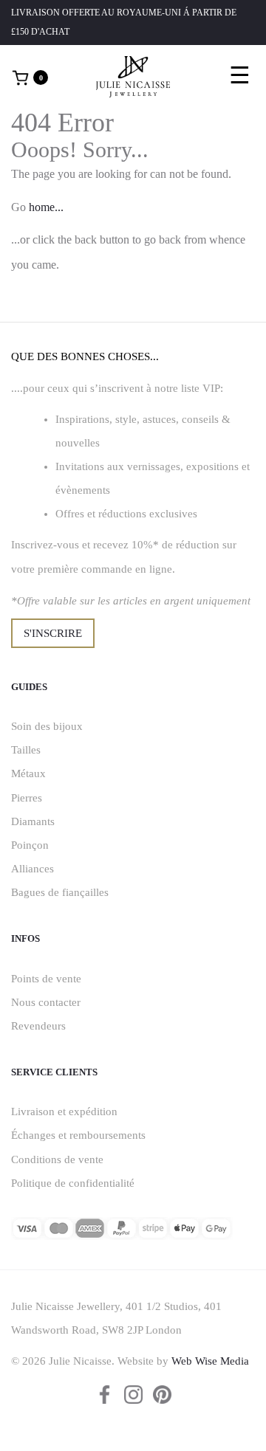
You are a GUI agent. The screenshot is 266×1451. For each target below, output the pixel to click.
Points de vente (46, 979)
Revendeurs (38, 1026)
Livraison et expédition (64, 1111)
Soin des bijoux (47, 726)
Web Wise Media (210, 1361)
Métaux (28, 773)
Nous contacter (46, 1002)
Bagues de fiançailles (60, 892)
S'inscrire (53, 633)
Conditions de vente (57, 1159)
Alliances (32, 869)
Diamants (33, 821)
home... (46, 207)
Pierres (26, 798)
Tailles (26, 750)
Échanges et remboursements (78, 1135)
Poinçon (30, 845)
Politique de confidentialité (72, 1183)
